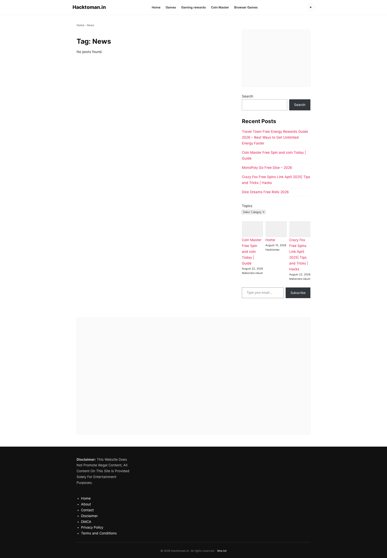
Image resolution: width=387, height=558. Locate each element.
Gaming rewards (193, 7)
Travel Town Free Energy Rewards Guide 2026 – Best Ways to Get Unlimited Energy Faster (275, 137)
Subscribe (298, 293)
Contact (87, 510)
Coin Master (220, 7)
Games (171, 7)
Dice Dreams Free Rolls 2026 (265, 192)
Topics (247, 206)
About (86, 504)
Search (247, 96)
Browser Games (246, 7)
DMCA (86, 522)
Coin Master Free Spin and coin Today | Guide (251, 251)
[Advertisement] (276, 58)
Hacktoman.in (89, 7)
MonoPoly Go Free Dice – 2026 (267, 168)
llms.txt (222, 550)
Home (156, 7)
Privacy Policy (92, 527)
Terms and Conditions (99, 533)
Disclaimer (89, 516)
